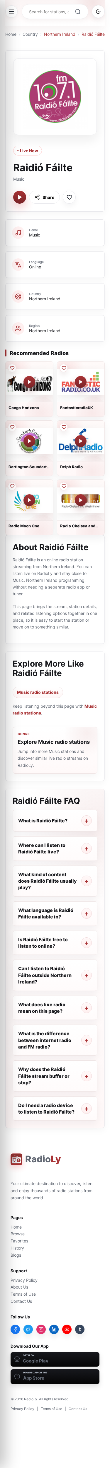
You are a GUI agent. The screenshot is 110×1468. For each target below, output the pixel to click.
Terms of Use (23, 1294)
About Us (19, 1286)
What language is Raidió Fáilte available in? (45, 913)
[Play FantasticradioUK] (81, 382)
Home (10, 34)
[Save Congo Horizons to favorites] (12, 368)
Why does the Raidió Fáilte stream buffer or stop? (44, 1075)
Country (30, 34)
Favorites (19, 1240)
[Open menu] (11, 11)
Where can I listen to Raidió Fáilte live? (41, 848)
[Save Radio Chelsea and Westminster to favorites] (64, 486)
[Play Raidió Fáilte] (19, 197)
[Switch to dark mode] (98, 11)
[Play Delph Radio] (81, 441)
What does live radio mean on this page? (41, 1008)
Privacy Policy (24, 1280)
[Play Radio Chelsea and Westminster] (81, 500)
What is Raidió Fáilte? (42, 821)
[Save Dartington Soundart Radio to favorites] (12, 427)
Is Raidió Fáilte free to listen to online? (43, 942)
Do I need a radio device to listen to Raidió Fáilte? (46, 1108)
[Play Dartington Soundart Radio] (29, 441)
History (17, 1247)
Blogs (16, 1255)
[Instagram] (41, 1329)
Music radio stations (38, 692)
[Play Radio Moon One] (29, 500)
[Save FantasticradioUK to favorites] (64, 368)
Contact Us (21, 1301)
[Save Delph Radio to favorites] (64, 427)
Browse (18, 1233)
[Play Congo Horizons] (29, 382)
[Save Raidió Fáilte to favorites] (69, 197)
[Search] (78, 12)
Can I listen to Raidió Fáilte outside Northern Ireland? (45, 975)
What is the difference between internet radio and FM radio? (44, 1040)
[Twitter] (28, 1329)
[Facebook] (15, 1329)
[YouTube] (67, 1329)
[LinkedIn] (54, 1329)
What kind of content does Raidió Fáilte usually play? (47, 881)
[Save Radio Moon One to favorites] (12, 486)
